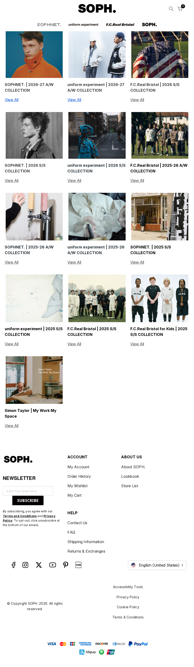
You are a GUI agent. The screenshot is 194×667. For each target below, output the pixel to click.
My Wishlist (77, 485)
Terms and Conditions (20, 516)
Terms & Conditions (128, 617)
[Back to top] (183, 639)
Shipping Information (85, 541)
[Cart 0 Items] (179, 9)
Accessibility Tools (128, 587)
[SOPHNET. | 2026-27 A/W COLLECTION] (34, 54)
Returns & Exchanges (86, 551)
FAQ (71, 532)
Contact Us (77, 522)
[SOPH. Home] (97, 8)
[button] (49, 24)
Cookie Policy (128, 607)
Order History (79, 476)
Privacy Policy (128, 597)
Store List (129, 485)
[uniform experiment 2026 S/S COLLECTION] (96, 135)
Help (72, 512)
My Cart (74, 495)
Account (77, 457)
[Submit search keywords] (171, 9)
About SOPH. (133, 466)
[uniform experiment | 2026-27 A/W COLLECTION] (96, 54)
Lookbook (130, 476)
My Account (78, 466)
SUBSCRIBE (28, 500)
